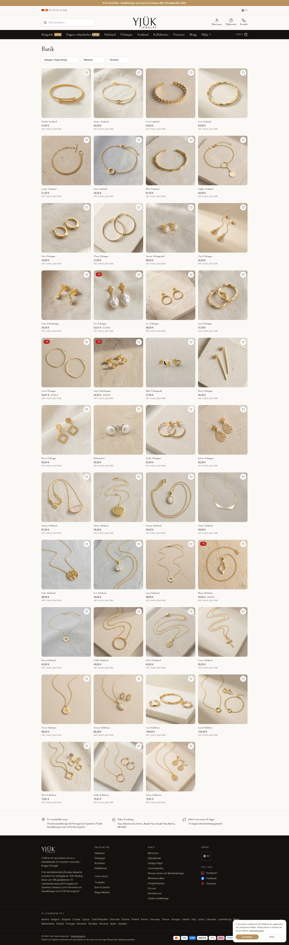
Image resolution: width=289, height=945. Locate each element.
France (144, 919)
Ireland (185, 919)
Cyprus (86, 919)
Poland (60, 923)
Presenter (179, 34)
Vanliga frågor (155, 863)
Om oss (152, 888)
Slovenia (103, 923)
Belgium (55, 919)
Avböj (271, 937)
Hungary (175, 919)
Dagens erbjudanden (82, 34)
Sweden (122, 923)
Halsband (110, 34)
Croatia (76, 919)
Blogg (193, 34)
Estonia (125, 919)
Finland (135, 919)
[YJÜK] (144, 22)
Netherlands (47, 923)
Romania (81, 923)
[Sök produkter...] (45, 22)
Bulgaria (66, 919)
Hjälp (204, 34)
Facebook (211, 878)
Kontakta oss (155, 893)
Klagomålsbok (102, 892)
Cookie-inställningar (158, 898)
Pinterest (211, 883)
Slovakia (92, 923)
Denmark (115, 919)
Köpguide (51, 34)
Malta (236, 919)
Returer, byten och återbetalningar (166, 873)
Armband (143, 34)
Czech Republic (100, 919)
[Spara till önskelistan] (87, 73)
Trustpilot (100, 882)
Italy (193, 919)
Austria (45, 919)
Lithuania (211, 919)
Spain (113, 923)
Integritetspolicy (156, 883)
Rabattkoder (154, 858)
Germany (155, 919)
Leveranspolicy (156, 868)
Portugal (70, 923)
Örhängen (126, 34)
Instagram (211, 873)
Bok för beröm (102, 887)
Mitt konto (153, 853)
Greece (165, 919)
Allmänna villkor (156, 878)
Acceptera (247, 937)
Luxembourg (224, 919)
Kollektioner (160, 34)
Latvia (201, 919)
